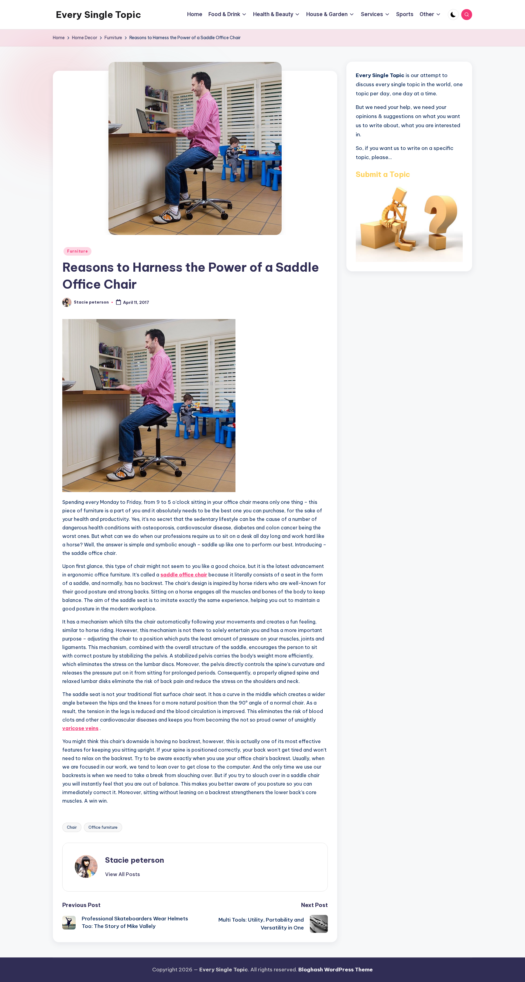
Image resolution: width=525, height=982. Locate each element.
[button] (122, 874)
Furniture (77, 251)
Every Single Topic (98, 14)
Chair (72, 827)
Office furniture (103, 827)
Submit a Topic (383, 173)
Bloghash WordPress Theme (335, 969)
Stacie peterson (134, 860)
